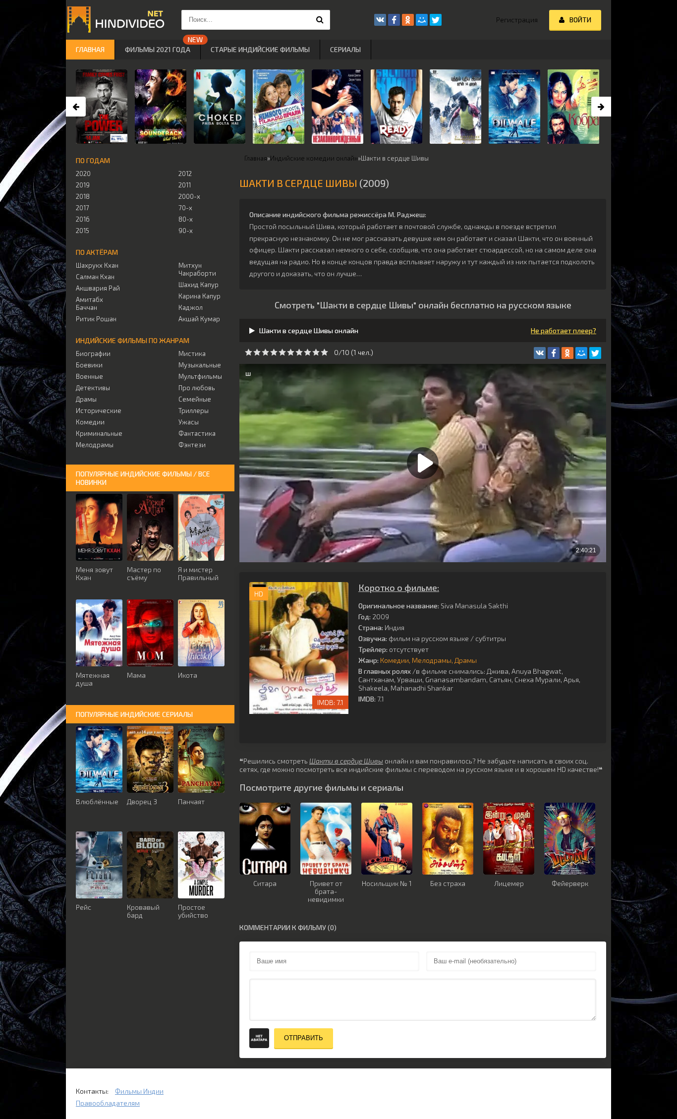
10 (324, 352)
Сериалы (345, 49)
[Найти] (320, 20)
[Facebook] (554, 353)
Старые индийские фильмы (260, 49)
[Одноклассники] (567, 353)
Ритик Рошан (96, 319)
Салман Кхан (95, 277)
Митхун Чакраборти (197, 269)
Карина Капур (199, 296)
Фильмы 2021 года (157, 49)
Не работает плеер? (563, 330)
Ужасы (188, 422)
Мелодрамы (431, 660)
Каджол (190, 307)
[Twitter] (595, 353)
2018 (83, 196)
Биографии (93, 353)
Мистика (192, 353)
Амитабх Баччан (89, 303)
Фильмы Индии (139, 1091)
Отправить (303, 1038)
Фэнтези (192, 445)
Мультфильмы (200, 376)
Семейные (194, 399)
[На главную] (115, 20)
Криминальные (99, 433)
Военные (89, 376)
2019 (83, 185)
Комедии (394, 660)
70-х (185, 208)
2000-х (189, 196)
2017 (82, 208)
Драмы (465, 660)
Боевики (89, 365)
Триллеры (193, 410)
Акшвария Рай (98, 288)
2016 (83, 219)
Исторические (98, 410)
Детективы (93, 388)
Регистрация (517, 19)
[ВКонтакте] (540, 353)
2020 (83, 173)
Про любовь (196, 388)
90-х (185, 231)
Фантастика (197, 433)
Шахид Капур (198, 285)
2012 (185, 173)
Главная (90, 49)
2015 (82, 231)
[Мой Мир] (581, 353)
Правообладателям (108, 1103)
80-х (185, 219)
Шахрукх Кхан (97, 265)
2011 (184, 185)
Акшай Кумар (199, 319)
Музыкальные (199, 365)
